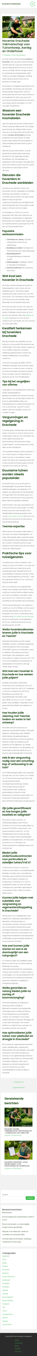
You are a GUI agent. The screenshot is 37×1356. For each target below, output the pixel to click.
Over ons (18, 1351)
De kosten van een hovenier (24, 616)
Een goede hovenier (15, 516)
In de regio (18, 1343)
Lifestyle (5, 1290)
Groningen (6, 1283)
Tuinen (4, 1311)
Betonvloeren (7, 1212)
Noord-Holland (7, 1300)
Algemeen (6, 1256)
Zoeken (5, 1195)
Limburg (5, 1294)
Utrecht (4, 1318)
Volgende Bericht (18, 1087)
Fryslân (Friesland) (8, 1276)
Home (17, 1340)
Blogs (17, 1346)
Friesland (5, 1273)
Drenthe (5, 1266)
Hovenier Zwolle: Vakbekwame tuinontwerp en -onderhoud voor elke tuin (18, 1131)
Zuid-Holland (6, 1324)
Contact (17, 1349)
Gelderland (6, 1280)
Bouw (4, 1259)
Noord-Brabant (7, 1297)
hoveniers (5, 1287)
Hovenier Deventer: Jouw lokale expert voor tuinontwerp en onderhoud (17, 1164)
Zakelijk (5, 1321)
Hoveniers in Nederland (11, 4)
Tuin (3, 1307)
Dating (4, 1263)
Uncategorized (7, 1314)
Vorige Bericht (18, 1082)
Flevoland (5, 1270)
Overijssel (7, 55)
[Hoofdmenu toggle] (32, 4)
